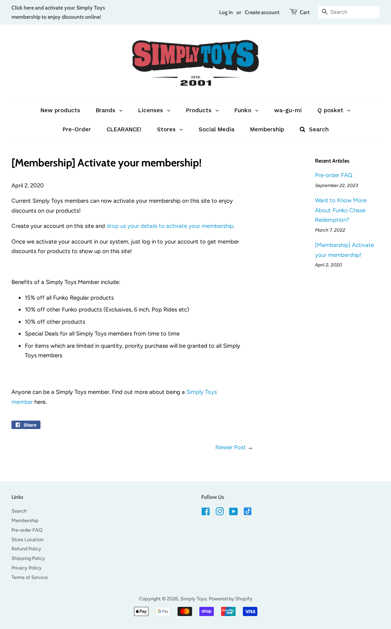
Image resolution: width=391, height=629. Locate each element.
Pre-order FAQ (333, 175)
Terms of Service (29, 577)
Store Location (27, 539)
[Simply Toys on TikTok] (248, 511)
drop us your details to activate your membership (170, 226)
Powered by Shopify (230, 599)
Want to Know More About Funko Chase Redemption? (341, 210)
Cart (305, 12)
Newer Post (230, 447)
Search (19, 511)
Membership (25, 520)
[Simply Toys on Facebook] (205, 513)
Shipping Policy (28, 558)
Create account (262, 12)
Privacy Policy (26, 568)
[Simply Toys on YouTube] (233, 513)
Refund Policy (26, 549)
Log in (226, 12)
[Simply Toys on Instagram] (219, 513)
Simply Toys (193, 599)
